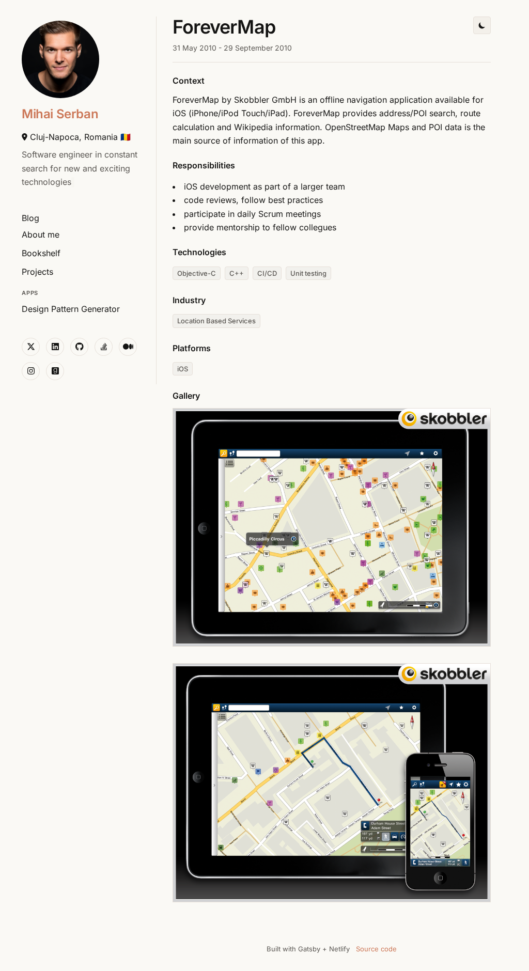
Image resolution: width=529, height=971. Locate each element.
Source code (376, 949)
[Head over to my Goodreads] (55, 371)
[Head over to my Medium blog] (128, 347)
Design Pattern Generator (71, 309)
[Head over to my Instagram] (31, 371)
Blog (30, 218)
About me (40, 234)
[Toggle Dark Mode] (482, 25)
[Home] (60, 59)
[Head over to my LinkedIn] (55, 347)
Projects (37, 272)
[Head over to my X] (31, 347)
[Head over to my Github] (79, 347)
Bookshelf (41, 253)
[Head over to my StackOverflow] (104, 347)
